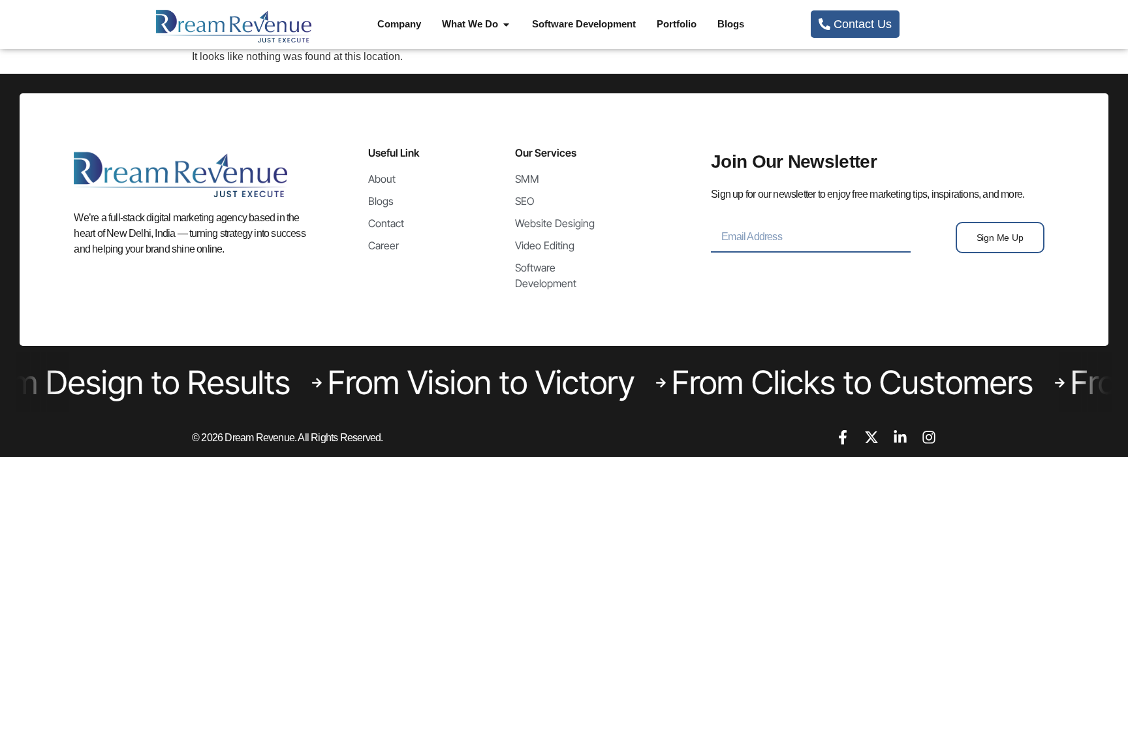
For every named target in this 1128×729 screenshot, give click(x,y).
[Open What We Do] (506, 24)
